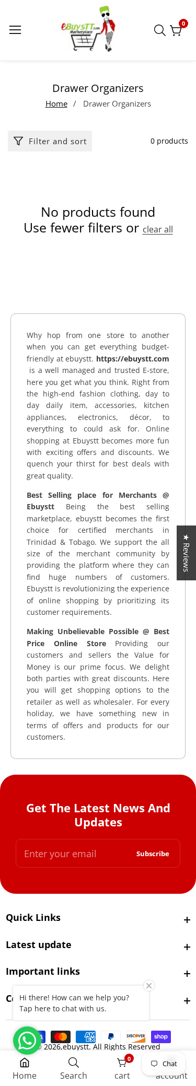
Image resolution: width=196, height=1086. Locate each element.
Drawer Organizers (117, 103)
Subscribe (152, 853)
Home (56, 103)
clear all (158, 230)
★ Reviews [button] (186, 553)
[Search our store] (162, 30)
